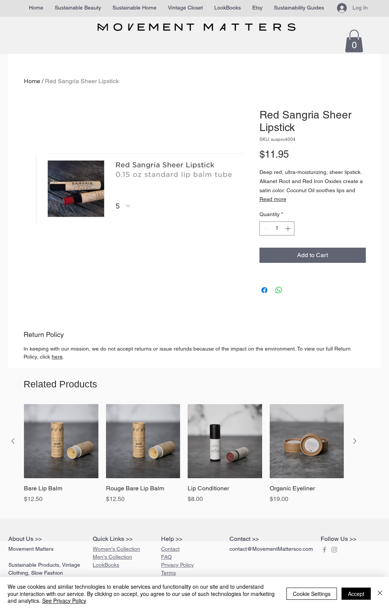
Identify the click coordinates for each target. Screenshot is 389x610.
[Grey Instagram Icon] (334, 549)
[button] (354, 41)
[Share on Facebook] (264, 290)
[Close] (379, 593)
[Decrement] (265, 228)
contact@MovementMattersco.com (271, 549)
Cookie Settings (311, 593)
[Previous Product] (12, 441)
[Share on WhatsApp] (278, 290)
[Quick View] (61, 441)
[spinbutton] (277, 228)
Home (32, 81)
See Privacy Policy (64, 600)
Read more (272, 199)
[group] (183, 458)
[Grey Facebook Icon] (324, 549)
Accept (356, 593)
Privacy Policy (177, 565)
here (57, 357)
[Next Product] (354, 441)
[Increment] (288, 228)
